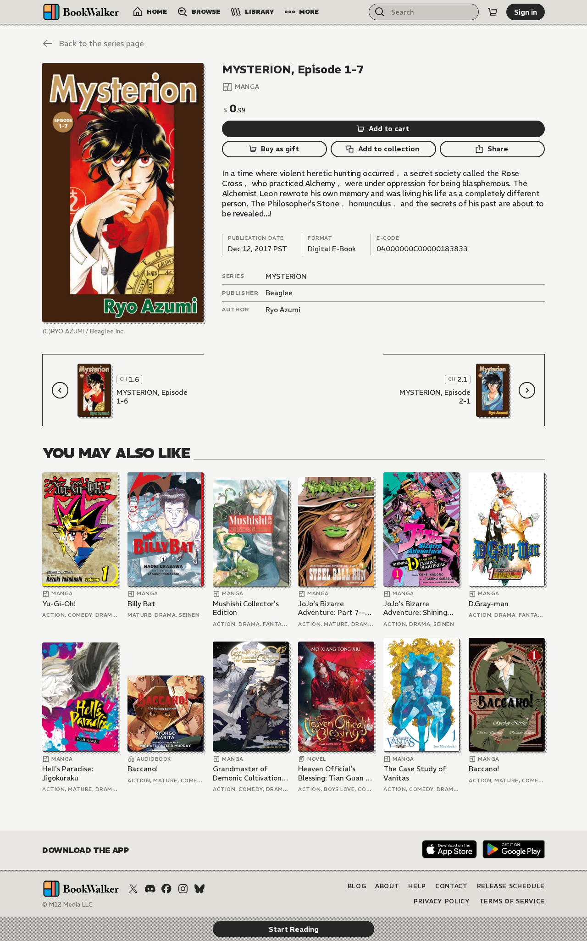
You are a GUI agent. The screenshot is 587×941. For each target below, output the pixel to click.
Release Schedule (511, 886)
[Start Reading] (123, 192)
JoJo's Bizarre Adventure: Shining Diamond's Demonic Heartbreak (416, 608)
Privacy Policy (442, 901)
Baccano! (142, 768)
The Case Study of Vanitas (414, 773)
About (387, 886)
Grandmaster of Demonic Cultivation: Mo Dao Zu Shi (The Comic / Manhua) (248, 773)
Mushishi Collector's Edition (246, 608)
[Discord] (149, 888)
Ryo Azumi (283, 309)
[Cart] (492, 12)
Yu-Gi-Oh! (59, 603)
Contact (451, 886)
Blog (357, 886)
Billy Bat (141, 603)
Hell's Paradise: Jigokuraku (67, 773)
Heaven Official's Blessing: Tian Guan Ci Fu (335, 773)
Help (417, 886)
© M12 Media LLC (67, 905)
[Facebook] (166, 888)
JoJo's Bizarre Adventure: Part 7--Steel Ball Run (331, 608)
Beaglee (279, 292)
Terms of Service (512, 901)
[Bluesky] (199, 888)
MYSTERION (286, 276)
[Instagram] (182, 888)
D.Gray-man (489, 603)
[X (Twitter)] (133, 888)
